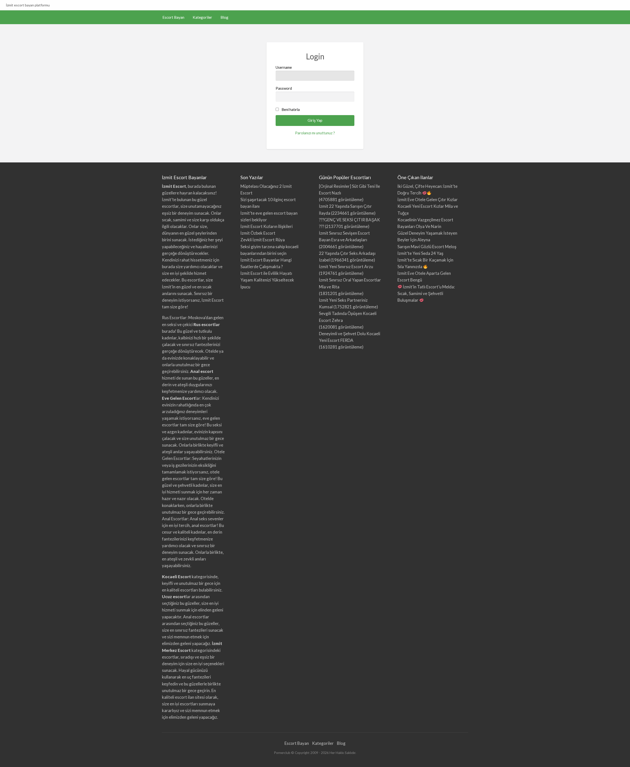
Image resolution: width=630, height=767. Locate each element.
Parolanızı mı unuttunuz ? (315, 133)
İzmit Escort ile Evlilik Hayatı (266, 273)
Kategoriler (202, 17)
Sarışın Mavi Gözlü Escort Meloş (427, 246)
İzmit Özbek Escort (257, 233)
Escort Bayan (173, 17)
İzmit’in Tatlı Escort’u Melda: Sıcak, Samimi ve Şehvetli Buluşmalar (426, 293)
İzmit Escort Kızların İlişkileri (266, 226)
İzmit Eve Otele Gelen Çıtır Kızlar (427, 199)
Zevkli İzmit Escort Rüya (262, 239)
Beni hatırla (291, 109)
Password (284, 88)
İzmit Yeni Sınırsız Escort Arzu (346, 266)
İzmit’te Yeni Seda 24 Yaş (420, 253)
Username (284, 67)
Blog (224, 17)
